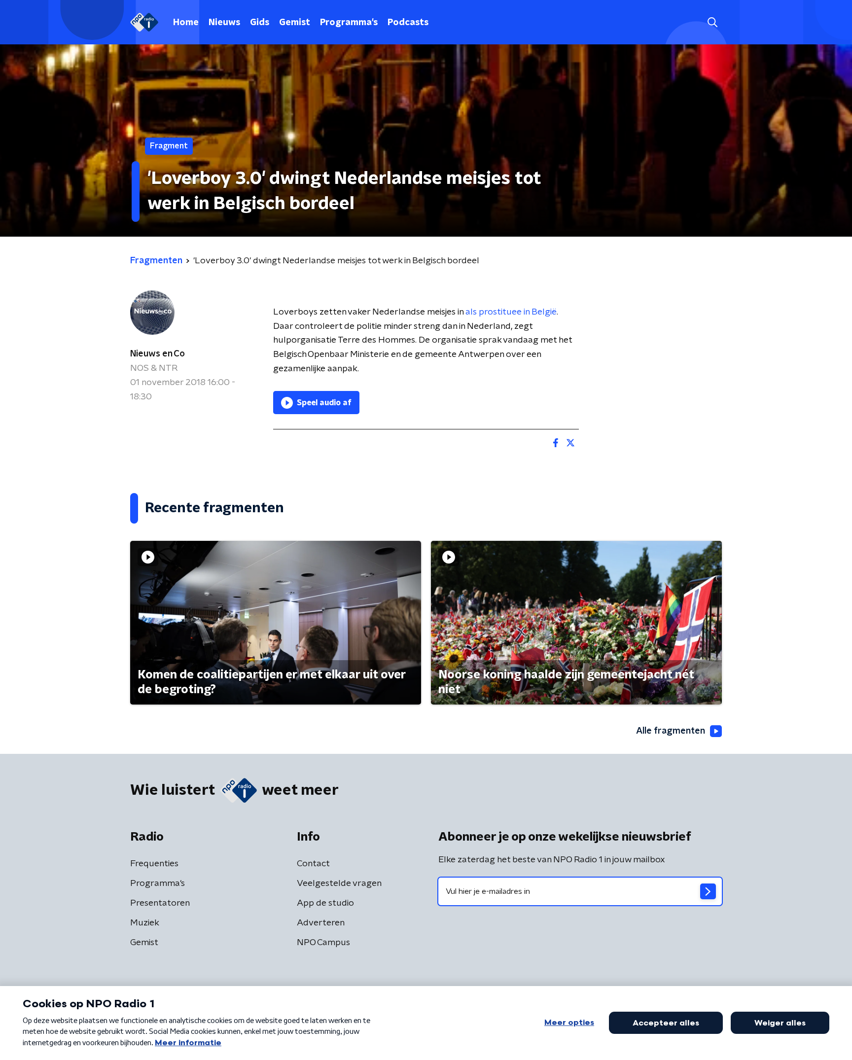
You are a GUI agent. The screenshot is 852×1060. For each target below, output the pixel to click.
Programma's (349, 22)
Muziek (144, 923)
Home (186, 22)
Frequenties (154, 863)
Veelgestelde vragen (339, 883)
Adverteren (321, 923)
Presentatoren (160, 903)
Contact (313, 863)
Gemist (294, 22)
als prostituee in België (511, 312)
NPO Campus (323, 942)
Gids (259, 22)
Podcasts (408, 22)
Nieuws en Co (157, 354)
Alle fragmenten (670, 731)
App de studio (325, 903)
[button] (712, 22)
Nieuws (224, 22)
